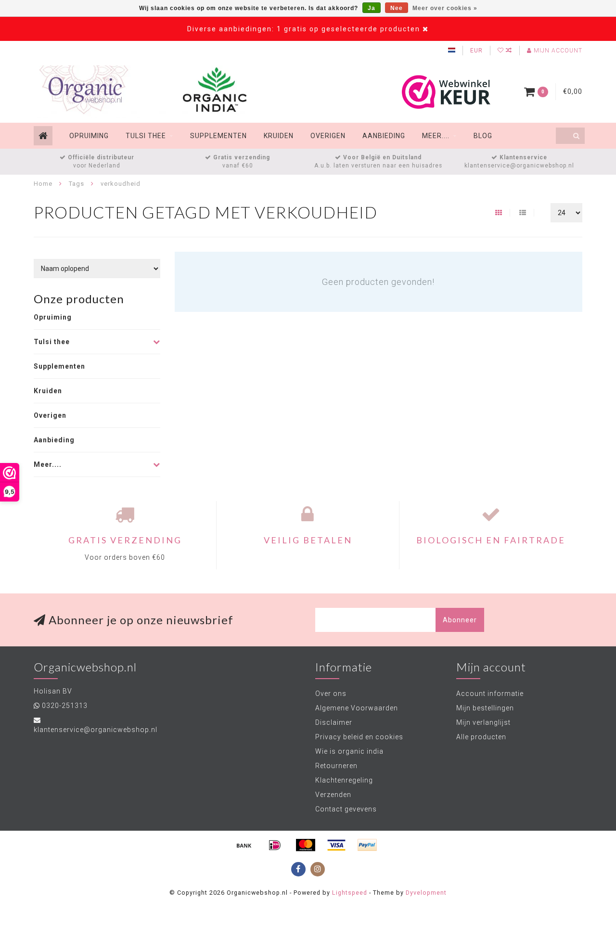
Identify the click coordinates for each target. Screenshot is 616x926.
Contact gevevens (346, 809)
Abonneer (460, 620)
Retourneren (336, 766)
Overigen (328, 136)
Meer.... (435, 136)
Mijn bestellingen (485, 708)
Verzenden (333, 794)
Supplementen (218, 136)
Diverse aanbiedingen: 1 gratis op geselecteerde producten (303, 29)
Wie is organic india (349, 751)
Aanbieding (383, 136)
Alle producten (481, 737)
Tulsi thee (146, 136)
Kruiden (279, 136)
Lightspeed (349, 892)
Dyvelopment (426, 892)
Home (43, 183)
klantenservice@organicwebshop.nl (95, 729)
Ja (371, 8)
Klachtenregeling (344, 780)
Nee (396, 8)
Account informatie (490, 693)
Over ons (330, 693)
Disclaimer (333, 722)
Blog (483, 136)
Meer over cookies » (444, 8)
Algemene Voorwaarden (356, 708)
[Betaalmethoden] (244, 845)
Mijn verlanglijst (483, 722)
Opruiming (89, 136)
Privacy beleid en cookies (359, 737)
